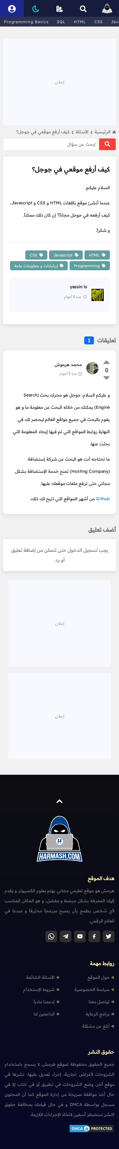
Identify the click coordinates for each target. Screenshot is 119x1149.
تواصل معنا (99, 1001)
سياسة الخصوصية (92, 989)
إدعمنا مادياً (44, 1001)
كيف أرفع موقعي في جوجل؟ (45, 132)
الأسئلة (84, 132)
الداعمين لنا (44, 1014)
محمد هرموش (68, 364)
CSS (98, 21)
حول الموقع (99, 977)
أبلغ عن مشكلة (96, 1026)
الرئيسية (102, 132)
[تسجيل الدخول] (12, 8)
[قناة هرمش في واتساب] (51, 936)
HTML (80, 21)
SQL (61, 21)
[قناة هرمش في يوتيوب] (80, 936)
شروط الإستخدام (39, 989)
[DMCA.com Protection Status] (91, 1131)
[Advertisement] (59, 81)
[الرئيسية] (107, 8)
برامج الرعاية (98, 1014)
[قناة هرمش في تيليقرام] (65, 936)
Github (103, 498)
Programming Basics (26, 21)
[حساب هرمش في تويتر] (108, 936)
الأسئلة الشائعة (40, 977)
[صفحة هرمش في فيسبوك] (94, 936)
